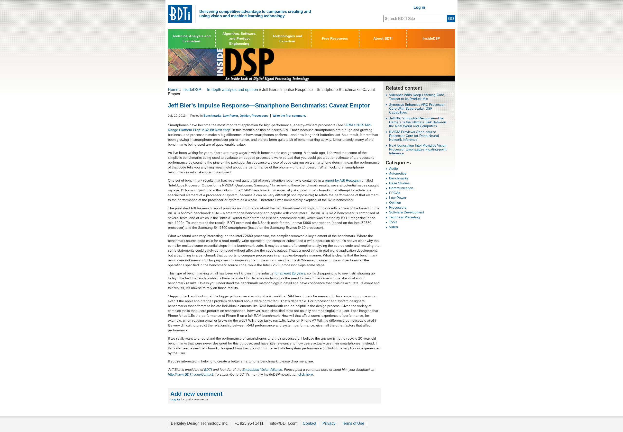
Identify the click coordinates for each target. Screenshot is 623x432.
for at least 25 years (290, 273)
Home (173, 90)
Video (393, 227)
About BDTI (383, 38)
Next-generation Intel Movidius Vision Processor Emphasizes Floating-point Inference (418, 149)
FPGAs (394, 193)
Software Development (406, 212)
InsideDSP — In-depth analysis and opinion (220, 90)
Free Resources (335, 38)
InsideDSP (431, 38)
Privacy (328, 423)
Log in (419, 7)
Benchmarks (212, 115)
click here (305, 374)
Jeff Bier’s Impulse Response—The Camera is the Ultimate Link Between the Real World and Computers (417, 122)
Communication (401, 188)
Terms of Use (353, 423)
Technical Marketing (404, 217)
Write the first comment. (289, 115)
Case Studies (399, 183)
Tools (393, 222)
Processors (260, 115)
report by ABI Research (343, 180)
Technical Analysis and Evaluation (191, 38)
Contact (309, 423)
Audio (393, 168)
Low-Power (230, 115)
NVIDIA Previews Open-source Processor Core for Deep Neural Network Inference (414, 135)
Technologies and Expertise (287, 38)
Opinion (245, 115)
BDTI (208, 369)
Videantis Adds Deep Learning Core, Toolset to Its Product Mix (417, 97)
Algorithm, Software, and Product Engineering (239, 38)
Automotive (397, 173)
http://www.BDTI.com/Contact (190, 374)
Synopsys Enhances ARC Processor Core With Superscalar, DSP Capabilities (417, 108)
